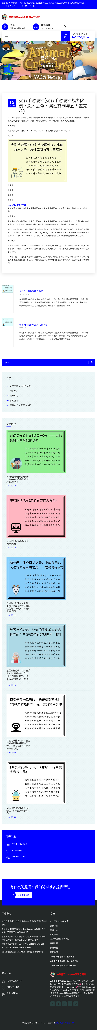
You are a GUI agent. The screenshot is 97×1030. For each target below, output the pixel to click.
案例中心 (14, 391)
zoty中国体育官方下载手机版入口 (64, 961)
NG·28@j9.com (81, 37)
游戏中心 (14, 395)
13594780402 (47, 28)
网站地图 (54, 943)
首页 (42, 64)
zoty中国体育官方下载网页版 (62, 956)
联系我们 (11, 6)
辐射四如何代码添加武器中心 (33, 324)
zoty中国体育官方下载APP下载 (63, 965)
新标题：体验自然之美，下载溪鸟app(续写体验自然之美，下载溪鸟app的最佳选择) (18, 607)
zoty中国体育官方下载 (64, 1023)
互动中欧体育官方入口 (20, 405)
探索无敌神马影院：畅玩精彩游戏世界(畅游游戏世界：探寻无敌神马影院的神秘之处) (18, 744)
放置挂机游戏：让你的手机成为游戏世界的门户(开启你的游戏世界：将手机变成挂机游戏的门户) (18, 676)
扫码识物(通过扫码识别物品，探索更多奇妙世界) (18, 810)
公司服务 (14, 400)
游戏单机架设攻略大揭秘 (31, 291)
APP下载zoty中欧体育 (20, 386)
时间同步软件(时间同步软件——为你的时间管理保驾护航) (18, 479)
